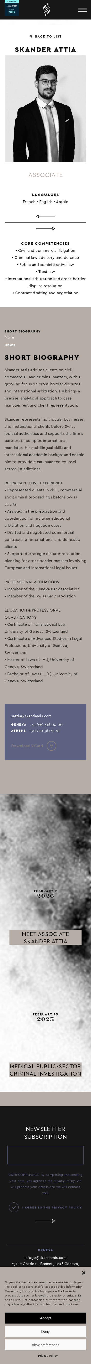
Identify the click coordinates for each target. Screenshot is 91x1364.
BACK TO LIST (48, 36)
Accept (45, 1318)
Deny (45, 1331)
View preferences (45, 1345)
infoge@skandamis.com (45, 1257)
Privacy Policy (48, 1355)
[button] (83, 1272)
